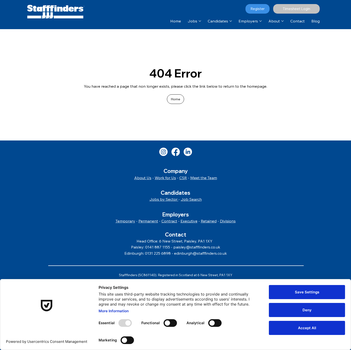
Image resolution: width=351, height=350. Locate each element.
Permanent (148, 221)
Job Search (191, 199)
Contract (169, 221)
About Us (142, 177)
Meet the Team (203, 177)
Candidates (175, 192)
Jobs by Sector (163, 199)
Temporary (125, 221)
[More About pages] (282, 21)
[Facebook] (175, 152)
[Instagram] (163, 152)
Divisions (228, 221)
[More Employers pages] (260, 21)
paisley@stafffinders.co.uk (196, 247)
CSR (183, 177)
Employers (175, 214)
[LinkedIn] (188, 152)
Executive (189, 221)
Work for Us (165, 177)
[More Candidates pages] (230, 21)
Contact (175, 234)
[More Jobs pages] (200, 21)
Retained (209, 221)
